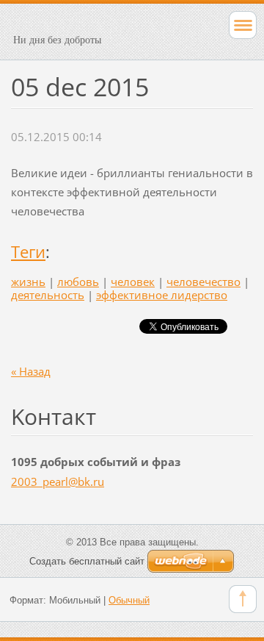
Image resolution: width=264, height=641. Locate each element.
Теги (28, 251)
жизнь (28, 281)
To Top (243, 599)
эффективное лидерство (161, 294)
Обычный (129, 600)
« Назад (31, 371)
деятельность (47, 294)
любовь (78, 281)
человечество (203, 281)
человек (133, 281)
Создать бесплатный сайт (86, 561)
